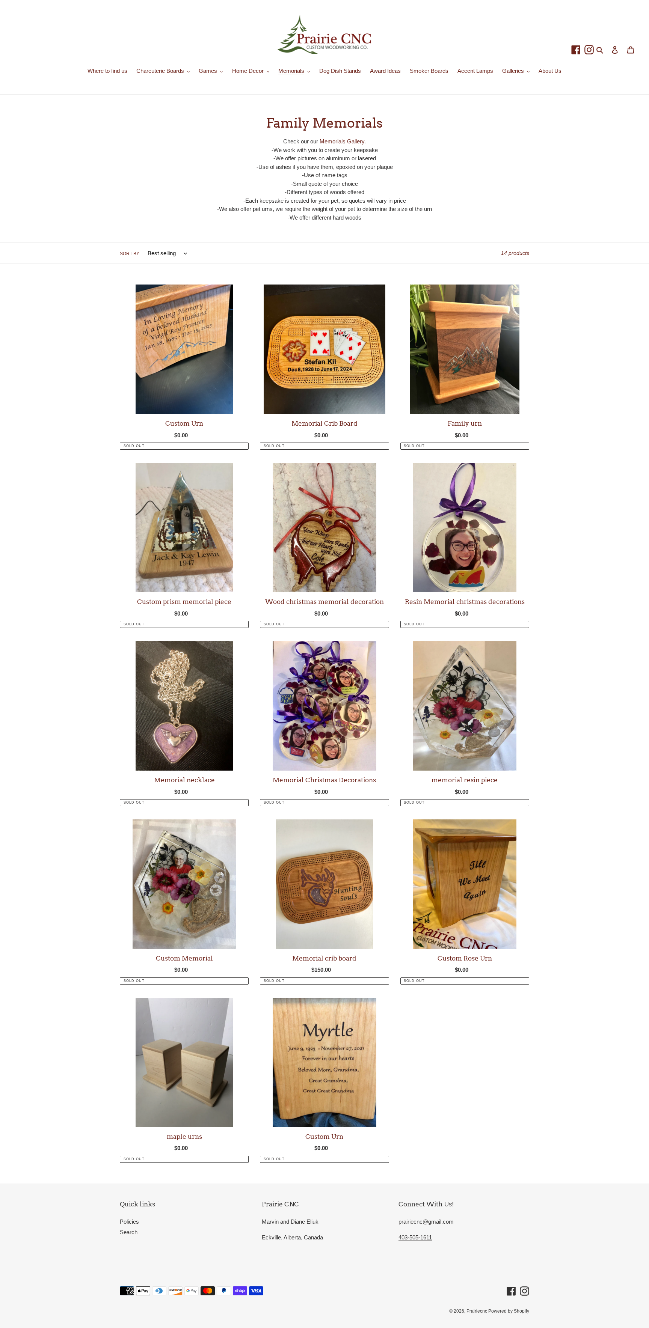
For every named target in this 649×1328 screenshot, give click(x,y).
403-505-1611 (415, 1237)
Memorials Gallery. (343, 141)
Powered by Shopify (508, 1311)
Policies (129, 1221)
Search (128, 1232)
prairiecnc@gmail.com (426, 1221)
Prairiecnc (477, 1311)
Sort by (129, 253)
